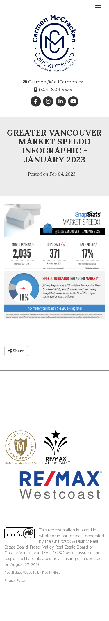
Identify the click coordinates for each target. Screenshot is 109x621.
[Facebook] (36, 101)
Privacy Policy (15, 580)
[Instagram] (48, 101)
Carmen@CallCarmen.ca (55, 82)
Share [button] (18, 351)
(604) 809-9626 (54, 89)
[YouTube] (73, 101)
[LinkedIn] (61, 101)
